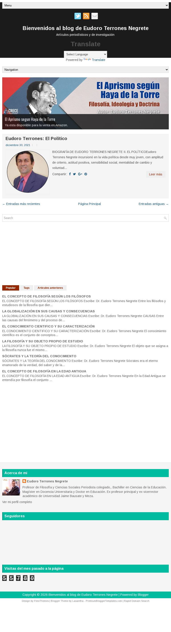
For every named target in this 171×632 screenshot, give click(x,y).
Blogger (143, 594)
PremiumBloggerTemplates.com (104, 601)
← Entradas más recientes (21, 204)
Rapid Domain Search (136, 601)
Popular (11, 287)
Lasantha (77, 601)
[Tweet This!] (74, 174)
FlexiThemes (41, 601)
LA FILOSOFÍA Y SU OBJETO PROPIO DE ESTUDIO (42, 341)
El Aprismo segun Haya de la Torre (30, 119)
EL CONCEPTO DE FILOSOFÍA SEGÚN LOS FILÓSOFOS (46, 296)
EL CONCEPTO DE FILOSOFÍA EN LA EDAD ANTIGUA (44, 371)
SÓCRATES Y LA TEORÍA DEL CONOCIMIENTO (39, 356)
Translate (98, 60)
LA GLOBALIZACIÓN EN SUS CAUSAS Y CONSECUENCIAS (48, 311)
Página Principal (89, 204)
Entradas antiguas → (154, 204)
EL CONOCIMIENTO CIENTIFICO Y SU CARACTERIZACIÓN (48, 326)
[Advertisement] (35, 253)
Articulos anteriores (50, 287)
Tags (27, 287)
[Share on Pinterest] (85, 174)
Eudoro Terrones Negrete (47, 481)
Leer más (155, 174)
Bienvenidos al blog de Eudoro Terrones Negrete (85, 28)
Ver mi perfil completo (17, 502)
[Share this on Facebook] (70, 174)
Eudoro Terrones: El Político (36, 138)
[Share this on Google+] (80, 174)
